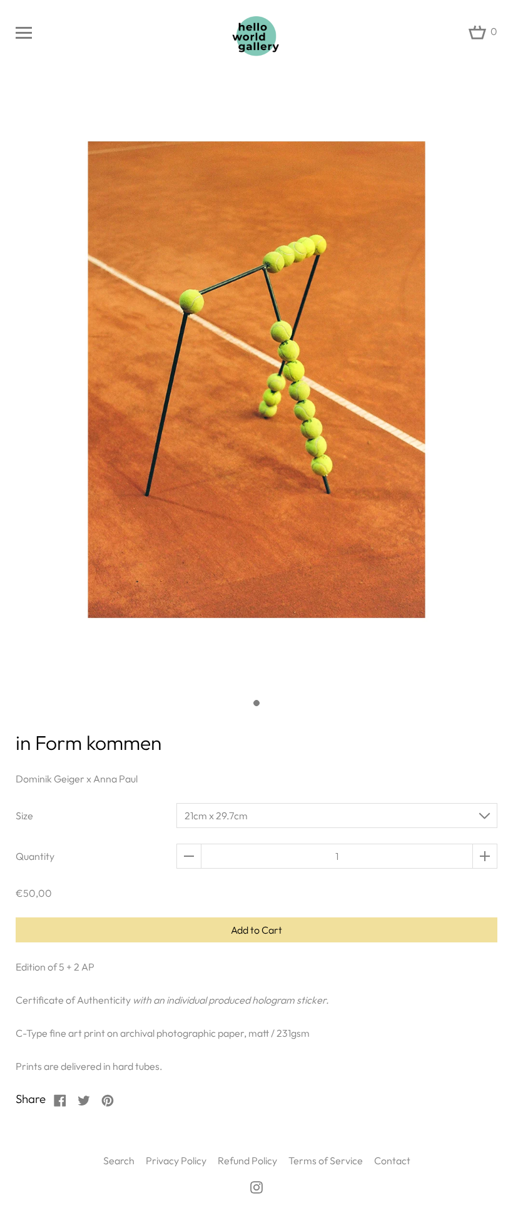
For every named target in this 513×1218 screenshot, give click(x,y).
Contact (392, 1160)
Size (24, 815)
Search (119, 1160)
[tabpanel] (256, 387)
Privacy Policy (176, 1160)
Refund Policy (247, 1160)
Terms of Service (325, 1160)
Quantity (35, 856)
